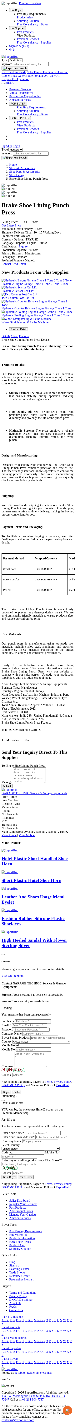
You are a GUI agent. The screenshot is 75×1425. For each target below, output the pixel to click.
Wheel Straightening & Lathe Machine (25, 322)
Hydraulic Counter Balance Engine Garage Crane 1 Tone (36, 308)
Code (5, 1152)
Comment (7, 1066)
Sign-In (14, 46)
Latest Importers (11, 1348)
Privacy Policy (62, 1081)
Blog (12, 1262)
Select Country (11, 1145)
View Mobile (27, 835)
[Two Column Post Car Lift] (19, 294)
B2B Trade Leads (20, 1241)
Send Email (19, 264)
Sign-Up (24, 46)
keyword (7, 64)
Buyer (6, 1092)
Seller (16, 1092)
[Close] (3, 954)
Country (7, 1041)
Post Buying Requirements (25, 1231)
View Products (26, 125)
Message (7, 782)
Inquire (23, 246)
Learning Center (19, 1269)
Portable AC (40, 75)
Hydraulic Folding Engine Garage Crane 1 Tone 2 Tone (35, 315)
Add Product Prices (21, 1211)
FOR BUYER (18, 103)
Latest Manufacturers (14, 1337)
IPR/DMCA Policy (13, 1085)
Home (13, 164)
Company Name (12, 1033)
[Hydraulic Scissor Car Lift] (19, 287)
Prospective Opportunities (25, 96)
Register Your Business (23, 1204)
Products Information (22, 1238)
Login (16, 146)
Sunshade (20, 72)
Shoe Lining (16, 175)
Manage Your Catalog (22, 1214)
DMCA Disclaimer (20, 1299)
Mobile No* (52, 1152)
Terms (48, 1081)
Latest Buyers (10, 1358)
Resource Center (19, 1276)
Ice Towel (8, 72)
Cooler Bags (9, 75)
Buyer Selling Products (16, 1037)
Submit (7, 786)
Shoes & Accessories (22, 168)
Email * (6, 1025)
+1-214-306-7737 (33, 1399)
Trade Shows (17, 1272)
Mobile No (8, 1045)
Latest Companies (12, 1316)
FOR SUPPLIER (20, 118)
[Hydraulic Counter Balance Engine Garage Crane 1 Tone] (37, 305)
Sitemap (14, 1265)
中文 (12, 49)
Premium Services (28, 39)
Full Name (8, 1021)
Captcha (7, 1074)
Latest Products (11, 1327)
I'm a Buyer (9, 1177)
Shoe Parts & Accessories (24, 171)
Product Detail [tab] (19, 329)
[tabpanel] (37, 540)
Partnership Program (21, 1279)
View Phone (9, 835)
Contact (6, 264)
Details (6, 336)
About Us (15, 1303)
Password (7, 1029)
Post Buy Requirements (31, 107)
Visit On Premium (12, 975)
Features (24, 336)
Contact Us (16, 1310)
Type (5, 60)
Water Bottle (25, 75)
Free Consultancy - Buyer (32, 24)
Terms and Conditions (22, 1292)
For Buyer (16, 10)
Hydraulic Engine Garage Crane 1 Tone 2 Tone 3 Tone (35, 284)
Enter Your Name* (13, 1133)
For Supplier (17, 28)
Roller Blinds (47, 72)
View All (54, 75)
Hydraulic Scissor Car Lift (17, 291)
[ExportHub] (10, 56)
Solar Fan (33, 72)
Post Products (25, 32)
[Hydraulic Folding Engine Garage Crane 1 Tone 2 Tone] (37, 312)
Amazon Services (20, 99)
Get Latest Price (11, 225)
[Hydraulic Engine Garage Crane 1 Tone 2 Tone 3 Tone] (37, 280)
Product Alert (25, 17)
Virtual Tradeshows (21, 92)
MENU (10, 82)
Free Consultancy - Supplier (34, 42)
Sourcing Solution (28, 21)
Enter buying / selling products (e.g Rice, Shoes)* (32, 1160)
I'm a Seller (26, 1177)
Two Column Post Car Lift (18, 298)
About (14, 336)
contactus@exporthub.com (18, 1420)
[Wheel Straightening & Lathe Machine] (27, 319)
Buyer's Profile (18, 1234)
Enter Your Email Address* (18, 1137)
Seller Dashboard (19, 1200)
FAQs (13, 1306)
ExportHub (62, 1085)
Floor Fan (62, 72)
